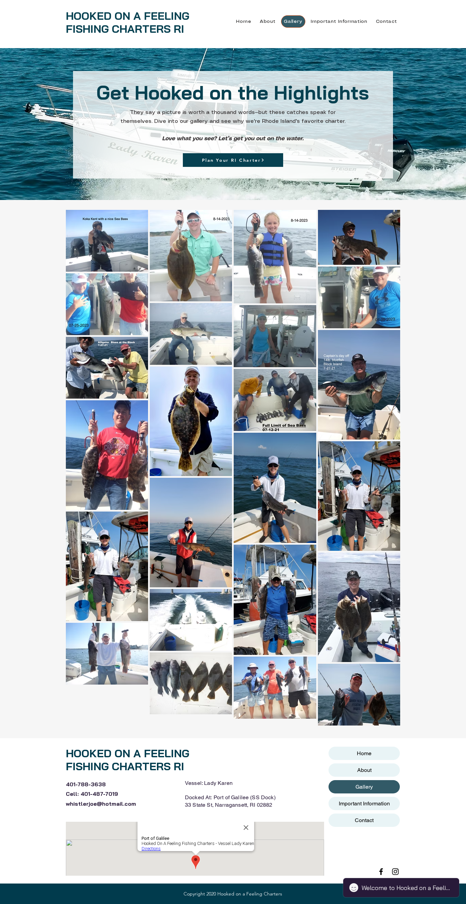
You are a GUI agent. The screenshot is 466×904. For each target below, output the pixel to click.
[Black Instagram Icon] (395, 871)
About (364, 770)
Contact (364, 820)
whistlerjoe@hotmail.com (101, 803)
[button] (339, 21)
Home (364, 753)
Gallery (364, 787)
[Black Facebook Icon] (381, 871)
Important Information (364, 803)
